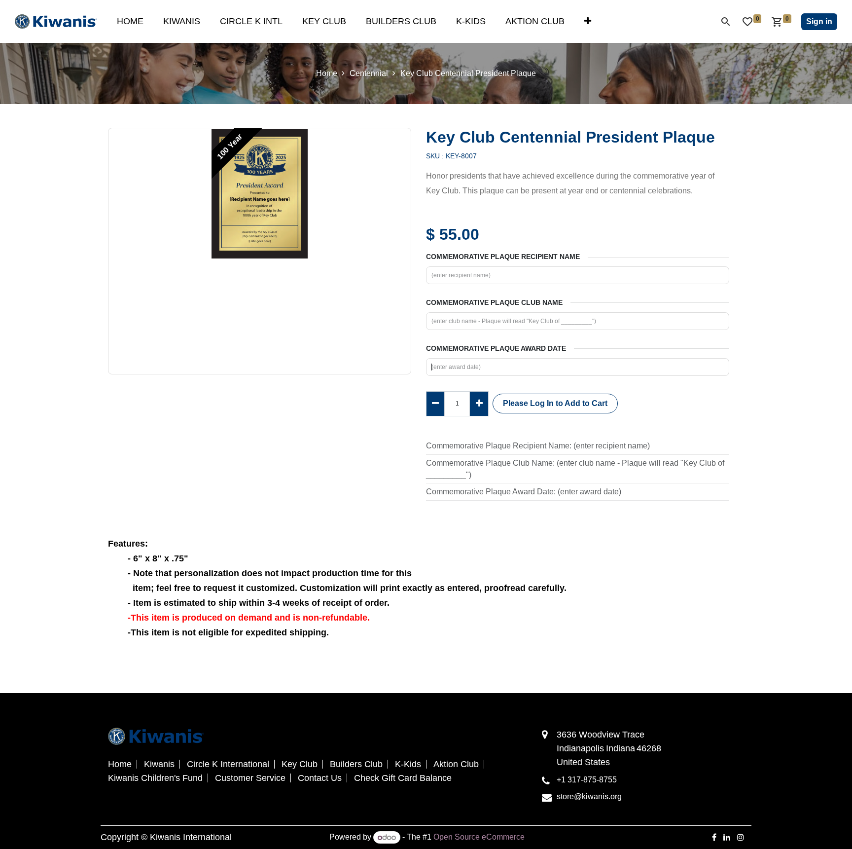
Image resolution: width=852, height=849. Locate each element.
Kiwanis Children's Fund (155, 778)
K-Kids (408, 764)
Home (326, 73)
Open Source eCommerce (479, 837)
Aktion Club (456, 764)
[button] (555, 403)
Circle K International (228, 764)
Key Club (300, 764)
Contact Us (320, 778)
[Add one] (478, 403)
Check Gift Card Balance (403, 778)
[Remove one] (435, 403)
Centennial (369, 73)
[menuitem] (130, 21)
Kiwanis (159, 764)
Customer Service (250, 778)
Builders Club (356, 764)
